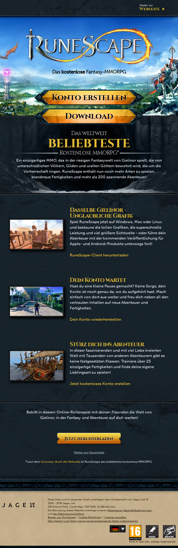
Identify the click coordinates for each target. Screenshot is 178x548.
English (125, 528)
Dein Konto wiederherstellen (95, 319)
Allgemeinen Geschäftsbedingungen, (130, 510)
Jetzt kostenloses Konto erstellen (100, 383)
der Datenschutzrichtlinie (68, 513)
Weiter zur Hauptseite (89, 452)
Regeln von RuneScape (62, 517)
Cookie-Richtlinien (90, 517)
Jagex (18, 505)
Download (89, 116)
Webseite (150, 7)
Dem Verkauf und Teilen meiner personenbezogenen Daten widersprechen (93, 521)
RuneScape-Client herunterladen (99, 255)
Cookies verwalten (115, 517)
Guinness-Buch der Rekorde (60, 461)
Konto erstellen (89, 97)
